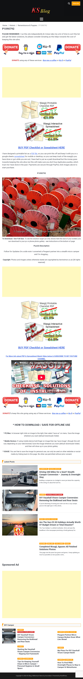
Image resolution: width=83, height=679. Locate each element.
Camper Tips (44, 468)
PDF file (34, 153)
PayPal (68, 60)
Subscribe (76, 3)
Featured (43, 543)
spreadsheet (19, 156)
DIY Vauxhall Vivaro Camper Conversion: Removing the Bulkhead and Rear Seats (58, 499)
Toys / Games (59, 543)
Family (42, 519)
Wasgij (67, 543)
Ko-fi (61, 60)
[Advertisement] (41, 82)
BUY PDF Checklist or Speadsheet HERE (41, 147)
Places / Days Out (54, 468)
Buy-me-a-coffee (50, 60)
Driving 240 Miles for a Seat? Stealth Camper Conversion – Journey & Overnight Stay (59, 475)
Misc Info (50, 543)
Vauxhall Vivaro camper (54, 494)
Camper (42, 494)
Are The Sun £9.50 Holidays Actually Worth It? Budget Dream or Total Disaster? (60, 523)
